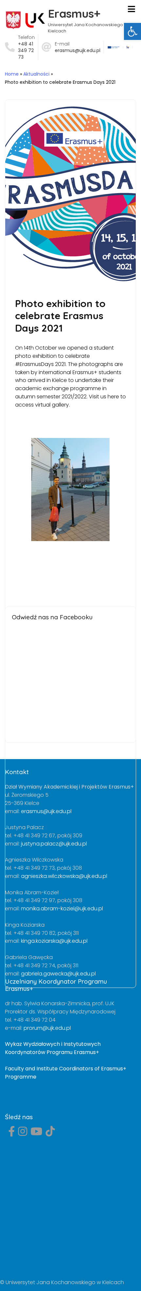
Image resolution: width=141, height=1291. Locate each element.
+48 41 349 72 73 (26, 50)
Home (12, 74)
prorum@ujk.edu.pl (47, 1028)
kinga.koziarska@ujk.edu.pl (54, 941)
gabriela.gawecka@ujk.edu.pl (58, 973)
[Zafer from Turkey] (70, 489)
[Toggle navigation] (131, 9)
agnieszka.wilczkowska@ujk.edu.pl (64, 876)
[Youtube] (36, 1133)
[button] (132, 31)
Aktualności (36, 74)
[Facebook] (11, 1133)
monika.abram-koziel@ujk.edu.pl (62, 908)
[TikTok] (50, 1133)
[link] (128, 47)
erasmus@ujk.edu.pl (77, 50)
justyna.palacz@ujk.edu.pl (54, 843)
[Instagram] (22, 1133)
